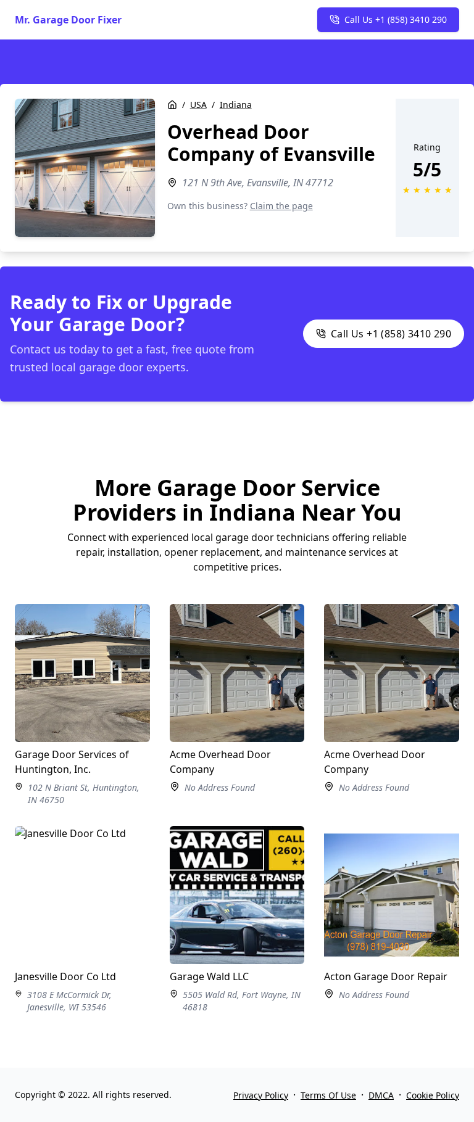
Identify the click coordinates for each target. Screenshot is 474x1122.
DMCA (381, 1095)
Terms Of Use (328, 1095)
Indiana (236, 104)
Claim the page (281, 206)
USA (198, 104)
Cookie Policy (432, 1095)
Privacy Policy (260, 1095)
